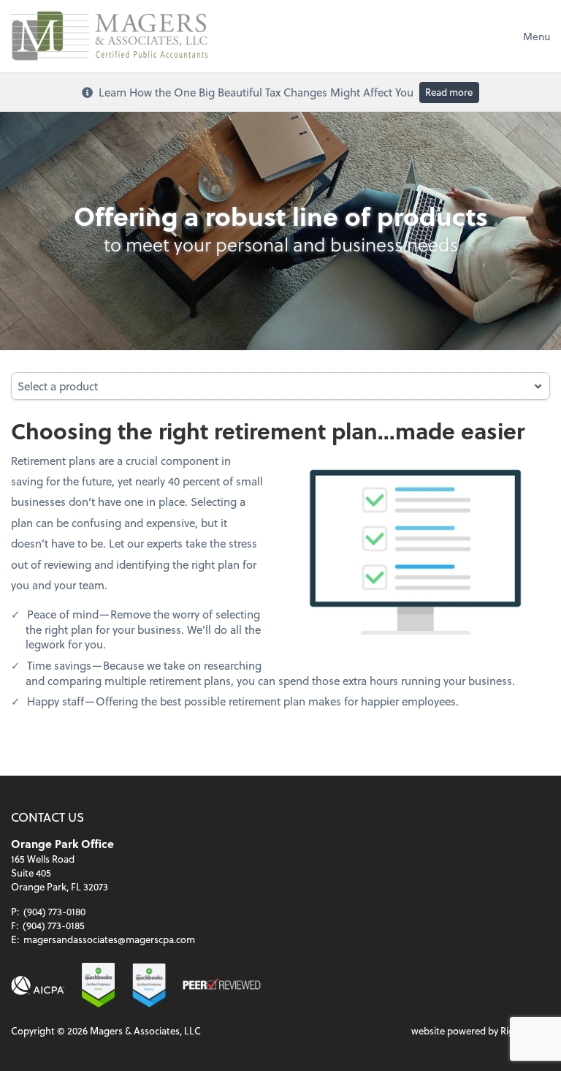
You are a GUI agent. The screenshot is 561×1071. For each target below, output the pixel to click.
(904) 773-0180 (54, 911)
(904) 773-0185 (54, 925)
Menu (536, 36)
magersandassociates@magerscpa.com (109, 939)
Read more (449, 92)
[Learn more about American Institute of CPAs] (38, 986)
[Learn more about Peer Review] (221, 986)
